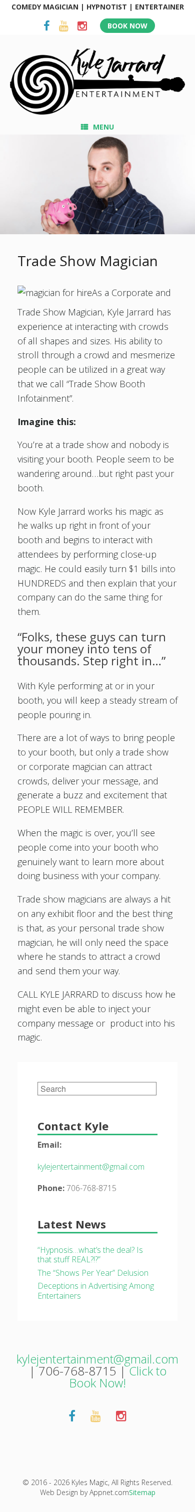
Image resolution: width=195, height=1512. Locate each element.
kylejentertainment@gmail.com (91, 1166)
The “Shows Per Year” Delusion (93, 1272)
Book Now (128, 25)
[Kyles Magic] (97, 81)
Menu (103, 127)
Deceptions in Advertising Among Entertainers (96, 1290)
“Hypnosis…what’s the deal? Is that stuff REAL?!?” (90, 1254)
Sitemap (142, 1492)
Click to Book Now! (117, 1376)
